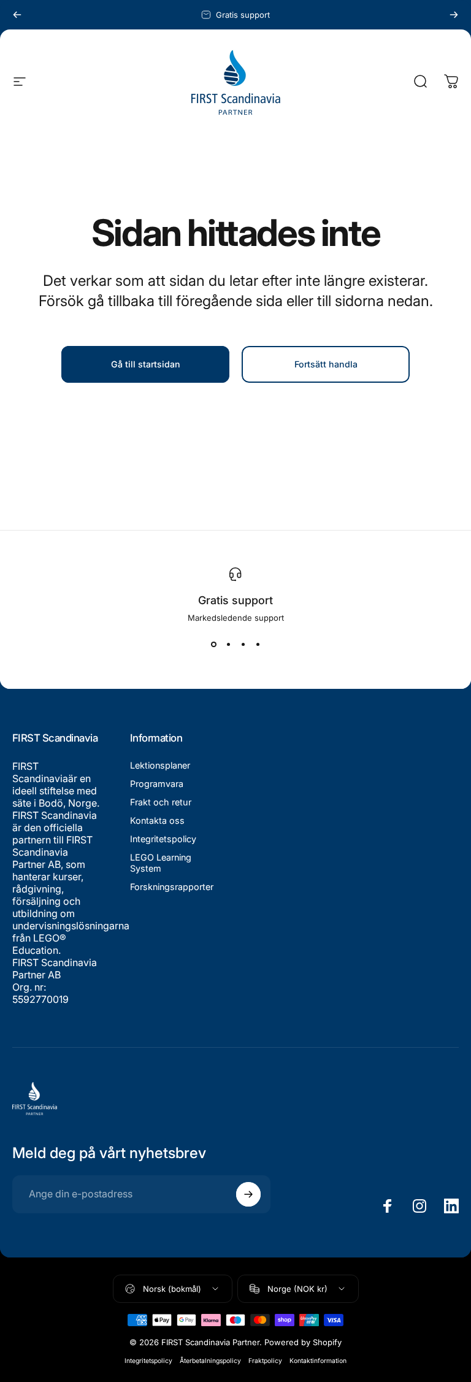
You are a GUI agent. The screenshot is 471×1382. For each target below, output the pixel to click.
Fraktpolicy (265, 1361)
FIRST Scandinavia (40, 772)
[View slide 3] (243, 644)
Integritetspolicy (163, 839)
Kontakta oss (157, 820)
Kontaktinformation (318, 1361)
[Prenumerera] (248, 1194)
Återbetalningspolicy (210, 1361)
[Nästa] (453, 14)
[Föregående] (17, 14)
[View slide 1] (213, 644)
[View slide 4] (257, 644)
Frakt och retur (160, 802)
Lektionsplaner (160, 765)
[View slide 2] (228, 644)
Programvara (156, 783)
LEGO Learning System (160, 862)
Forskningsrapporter (171, 886)
